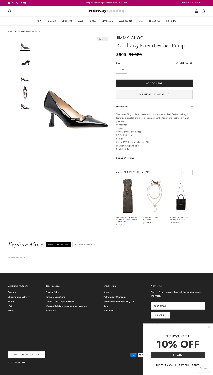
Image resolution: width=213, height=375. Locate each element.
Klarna (11, 310)
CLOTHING (67, 21)
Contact (12, 292)
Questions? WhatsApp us (154, 94)
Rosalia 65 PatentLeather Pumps (27, 31)
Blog (106, 305)
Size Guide (51, 310)
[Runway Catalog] (106, 11)
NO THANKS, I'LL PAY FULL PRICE (178, 365)
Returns (12, 301)
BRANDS (52, 21)
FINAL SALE (154, 21)
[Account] (195, 11)
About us (108, 292)
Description (122, 106)
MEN (141, 21)
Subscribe (109, 310)
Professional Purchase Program (119, 301)
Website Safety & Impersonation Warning (66, 305)
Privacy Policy (52, 292)
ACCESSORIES (126, 21)
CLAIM (178, 355)
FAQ (10, 305)
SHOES (93, 21)
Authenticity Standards (115, 296)
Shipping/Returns (125, 157)
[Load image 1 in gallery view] (75, 89)
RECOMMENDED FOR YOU (85, 244)
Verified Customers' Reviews (60, 301)
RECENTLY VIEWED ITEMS (58, 244)
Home (10, 31)
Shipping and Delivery (19, 296)
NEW (39, 21)
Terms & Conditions (55, 296)
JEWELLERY (107, 21)
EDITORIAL (171, 21)
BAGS (80, 21)
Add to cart (154, 83)
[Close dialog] (209, 327)
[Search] (10, 11)
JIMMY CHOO (130, 38)
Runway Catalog (21, 362)
